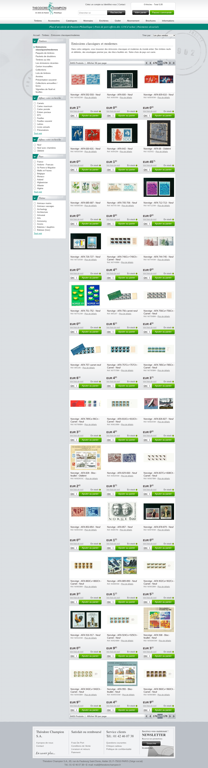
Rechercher (116, 12)
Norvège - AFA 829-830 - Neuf (122, 473)
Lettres (40, 124)
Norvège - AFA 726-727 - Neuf (85, 256)
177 (160, 63)
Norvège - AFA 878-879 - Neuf (158, 527)
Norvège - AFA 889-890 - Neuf (122, 581)
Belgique (41, 173)
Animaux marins (44, 203)
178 (165, 63)
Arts (39, 218)
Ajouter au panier (90, 115)
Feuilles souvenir (44, 121)
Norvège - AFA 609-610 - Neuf (158, 94)
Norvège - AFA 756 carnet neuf (122, 310)
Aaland (40, 179)
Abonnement (133, 20)
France (40, 162)
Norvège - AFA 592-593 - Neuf (85, 94)
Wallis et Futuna (44, 170)
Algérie (40, 188)
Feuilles (40, 118)
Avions (40, 224)
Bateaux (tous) (43, 230)
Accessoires (54, 20)
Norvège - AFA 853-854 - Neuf (85, 527)
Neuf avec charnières (46, 148)
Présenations (43, 130)
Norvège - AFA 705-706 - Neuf (122, 202)
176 (155, 63)
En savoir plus (147, 748)
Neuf (39, 145)
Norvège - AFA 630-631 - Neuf (85, 148)
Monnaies (88, 20)
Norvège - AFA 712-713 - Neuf (158, 202)
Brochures (151, 20)
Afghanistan (42, 182)
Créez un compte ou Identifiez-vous (101, 4)
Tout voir (38, 133)
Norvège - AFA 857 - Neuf (119, 527)
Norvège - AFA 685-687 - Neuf (85, 202)
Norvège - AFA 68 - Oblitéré (157, 148)
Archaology (42, 209)
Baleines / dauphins (46, 227)
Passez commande (162, 12)
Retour (150, 63)
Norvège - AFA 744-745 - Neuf (158, 256)
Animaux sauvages (45, 206)
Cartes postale (43, 109)
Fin (174, 63)
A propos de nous (44, 743)
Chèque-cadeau (114, 746)
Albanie (40, 185)
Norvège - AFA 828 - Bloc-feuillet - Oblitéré (83, 474)
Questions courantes (116, 743)
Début (146, 63)
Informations (168, 20)
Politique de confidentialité (118, 749)
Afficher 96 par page (97, 63)
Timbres (38, 20)
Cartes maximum (44, 106)
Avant (170, 63)
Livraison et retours (80, 749)
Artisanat (41, 215)
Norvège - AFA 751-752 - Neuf (85, 310)
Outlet (118, 20)
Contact (121, 4)
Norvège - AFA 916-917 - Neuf (85, 635)
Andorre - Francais (45, 164)
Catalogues (71, 20)
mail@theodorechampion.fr (107, 764)
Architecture (42, 212)
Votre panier (140, 12)
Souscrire (151, 743)
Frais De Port (77, 743)
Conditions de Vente (81, 746)
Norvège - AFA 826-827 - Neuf (158, 419)
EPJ (39, 115)
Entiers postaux (44, 112)
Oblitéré (40, 151)
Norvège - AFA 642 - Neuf (119, 148)
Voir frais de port (76, 111)
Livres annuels (43, 127)
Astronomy (42, 221)
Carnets (40, 103)
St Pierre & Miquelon (46, 168)
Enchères (103, 20)
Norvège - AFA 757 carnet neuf (86, 365)
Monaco (40, 176)
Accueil (36, 35)
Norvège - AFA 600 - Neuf (119, 94)
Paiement (75, 752)
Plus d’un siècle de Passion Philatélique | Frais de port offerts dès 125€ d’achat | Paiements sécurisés (104, 26)
